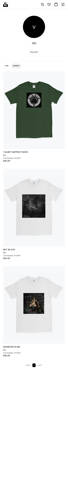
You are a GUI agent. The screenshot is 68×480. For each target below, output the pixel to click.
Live (6, 66)
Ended (16, 66)
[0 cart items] (56, 4)
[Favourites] (49, 4)
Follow (34, 52)
